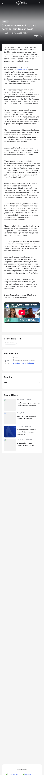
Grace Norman (22, 70)
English (36, 36)
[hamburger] (3, 3)
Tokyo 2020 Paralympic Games (23, 363)
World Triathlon (21, 3)
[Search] (40, 2)
